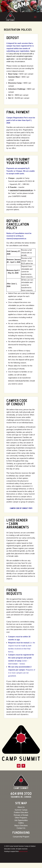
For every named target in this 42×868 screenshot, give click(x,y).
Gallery (21, 823)
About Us (21, 807)
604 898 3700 (21, 793)
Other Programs (21, 818)
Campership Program (21, 837)
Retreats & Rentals (21, 815)
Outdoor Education (21, 812)
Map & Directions (21, 825)
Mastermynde (23, 851)
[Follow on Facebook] (23, 766)
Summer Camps (21, 810)
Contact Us (21, 828)
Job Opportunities (21, 820)
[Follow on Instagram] (19, 766)
